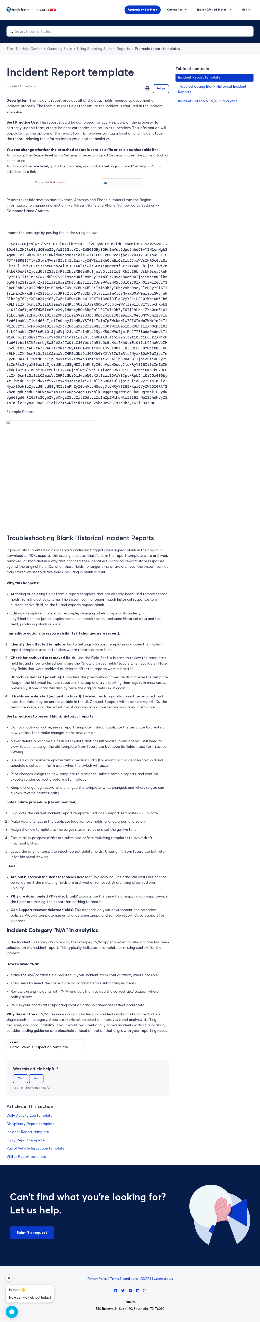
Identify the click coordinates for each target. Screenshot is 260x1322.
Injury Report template (25, 1140)
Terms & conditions (124, 1278)
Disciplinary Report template (30, 1124)
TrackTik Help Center (24, 49)
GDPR (145, 1278)
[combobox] (130, 31)
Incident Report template (27, 1132)
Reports (123, 49)
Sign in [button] (245, 10)
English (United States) (212, 10)
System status (162, 1278)
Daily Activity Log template (29, 1115)
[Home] (31, 10)
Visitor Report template (26, 1157)
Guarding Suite (59, 49)
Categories (175, 10)
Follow (160, 88)
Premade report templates (157, 49)
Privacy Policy (97, 1278)
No (36, 1078)
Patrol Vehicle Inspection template (35, 1148)
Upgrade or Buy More (142, 10)
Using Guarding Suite (94, 49)
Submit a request (32, 1233)
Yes (20, 1078)
